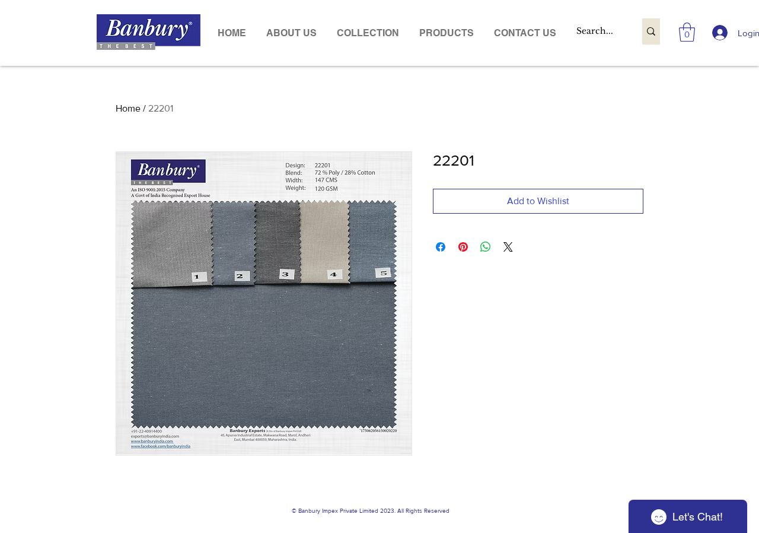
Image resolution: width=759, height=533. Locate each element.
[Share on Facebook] (440, 247)
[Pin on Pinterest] (463, 247)
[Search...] (651, 31)
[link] (687, 32)
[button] (446, 33)
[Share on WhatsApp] (486, 247)
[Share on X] (508, 247)
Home (128, 108)
